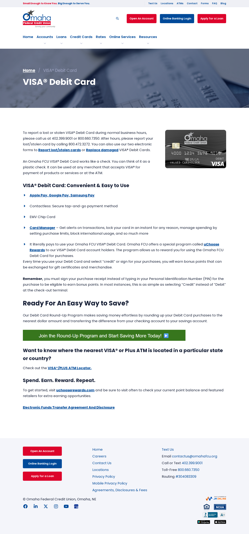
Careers (99, 456)
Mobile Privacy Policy (109, 483)
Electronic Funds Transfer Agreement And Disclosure (69, 407)
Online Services (122, 36)
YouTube (66, 506)
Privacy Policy (103, 476)
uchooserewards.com (75, 390)
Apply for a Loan (211, 18)
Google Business (76, 506)
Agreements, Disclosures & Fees (119, 490)
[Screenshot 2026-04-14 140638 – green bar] (104, 335)
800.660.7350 (188, 469)
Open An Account (142, 18)
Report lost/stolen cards (59, 150)
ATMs (180, 3)
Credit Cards (81, 36)
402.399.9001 (192, 463)
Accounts (45, 36)
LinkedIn (35, 506)
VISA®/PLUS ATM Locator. (69, 368)
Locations (167, 3)
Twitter (45, 506)
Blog (223, 3)
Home (28, 36)
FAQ (214, 3)
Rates (101, 36)
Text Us (152, 3)
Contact (192, 3)
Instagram (55, 506)
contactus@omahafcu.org (194, 456)
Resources (148, 36)
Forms (205, 3)
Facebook (25, 506)
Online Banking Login (177, 18)
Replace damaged (102, 150)
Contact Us (101, 463)
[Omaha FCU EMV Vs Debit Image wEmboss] (195, 149)
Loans (61, 36)
